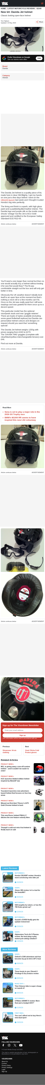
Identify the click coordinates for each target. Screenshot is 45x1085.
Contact (4, 1063)
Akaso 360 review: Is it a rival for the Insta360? (27, 891)
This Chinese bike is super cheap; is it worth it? (28, 987)
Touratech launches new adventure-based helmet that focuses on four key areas (16, 793)
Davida (5, 68)
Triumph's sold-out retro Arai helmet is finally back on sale (16, 829)
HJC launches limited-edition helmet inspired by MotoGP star (15, 780)
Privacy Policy (6, 1065)
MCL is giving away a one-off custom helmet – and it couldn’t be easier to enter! (15, 769)
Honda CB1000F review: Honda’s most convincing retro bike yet (28, 876)
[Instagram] (10, 1046)
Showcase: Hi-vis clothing (9, 751)
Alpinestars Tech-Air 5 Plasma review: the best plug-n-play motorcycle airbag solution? (27, 936)
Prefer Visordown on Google (19, 57)
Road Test (19, 983)
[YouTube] (21, 1046)
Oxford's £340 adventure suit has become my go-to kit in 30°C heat (28, 958)
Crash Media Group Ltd (11, 1049)
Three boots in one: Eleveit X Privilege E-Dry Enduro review (27, 972)
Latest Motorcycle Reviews (21, 8)
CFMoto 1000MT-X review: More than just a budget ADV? (27, 1002)
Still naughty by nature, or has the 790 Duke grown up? (28, 906)
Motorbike (19, 873)
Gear (39, 8)
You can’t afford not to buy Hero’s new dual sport (28, 1017)
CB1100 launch (8, 200)
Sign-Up (4, 1071)
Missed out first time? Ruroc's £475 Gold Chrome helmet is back (15, 804)
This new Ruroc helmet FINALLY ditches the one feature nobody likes (15, 816)
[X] (15, 1046)
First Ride (19, 1013)
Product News (7, 764)
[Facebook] (4, 1046)
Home (3, 8)
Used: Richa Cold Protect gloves (32, 751)
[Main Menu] (42, 3)
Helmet (5, 78)
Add (39, 58)
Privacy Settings (7, 1067)
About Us (5, 1061)
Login (3, 1069)
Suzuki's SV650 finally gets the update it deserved (27, 921)
